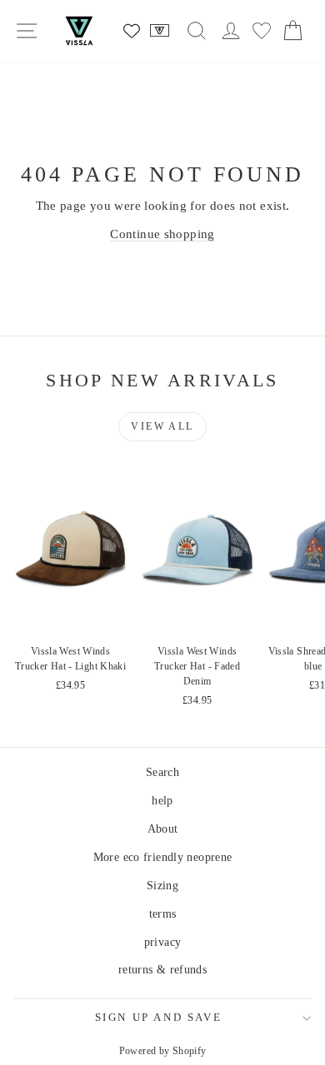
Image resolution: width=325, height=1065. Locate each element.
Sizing (162, 885)
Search (162, 772)
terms (163, 914)
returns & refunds (162, 969)
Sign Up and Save (158, 1017)
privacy (163, 942)
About (163, 829)
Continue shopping (162, 234)
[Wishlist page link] (131, 30)
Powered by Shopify (163, 1051)
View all (162, 426)
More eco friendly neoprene (162, 857)
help (162, 800)
